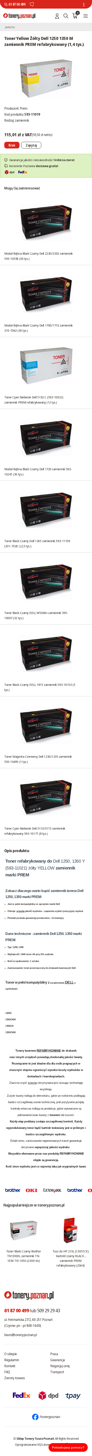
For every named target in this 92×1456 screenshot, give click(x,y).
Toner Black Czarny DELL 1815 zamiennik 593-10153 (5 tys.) (39, 687)
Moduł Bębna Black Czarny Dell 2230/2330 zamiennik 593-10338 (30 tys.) (38, 256)
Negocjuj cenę (60, 1366)
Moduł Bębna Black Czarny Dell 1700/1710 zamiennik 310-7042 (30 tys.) (38, 328)
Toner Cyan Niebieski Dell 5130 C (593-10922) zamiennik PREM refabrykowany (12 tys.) (33, 399)
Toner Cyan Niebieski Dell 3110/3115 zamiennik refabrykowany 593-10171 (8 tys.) (34, 831)
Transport (57, 1372)
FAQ (7, 1372)
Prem (23, 108)
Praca (54, 1354)
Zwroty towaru (14, 1378)
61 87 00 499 (17, 4)
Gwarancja (57, 1360)
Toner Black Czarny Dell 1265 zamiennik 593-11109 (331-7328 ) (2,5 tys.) (37, 543)
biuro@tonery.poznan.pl (20, 1334)
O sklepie (10, 1354)
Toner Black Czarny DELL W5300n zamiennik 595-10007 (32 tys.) (36, 615)
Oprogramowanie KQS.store (32, 1444)
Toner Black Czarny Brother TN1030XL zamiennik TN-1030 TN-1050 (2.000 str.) (23, 1256)
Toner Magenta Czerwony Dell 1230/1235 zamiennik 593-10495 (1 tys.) (38, 759)
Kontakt (9, 1366)
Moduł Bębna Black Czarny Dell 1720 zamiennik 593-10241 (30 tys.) (38, 471)
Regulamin (11, 1360)
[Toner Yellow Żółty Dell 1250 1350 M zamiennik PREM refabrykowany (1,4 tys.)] (46, 78)
